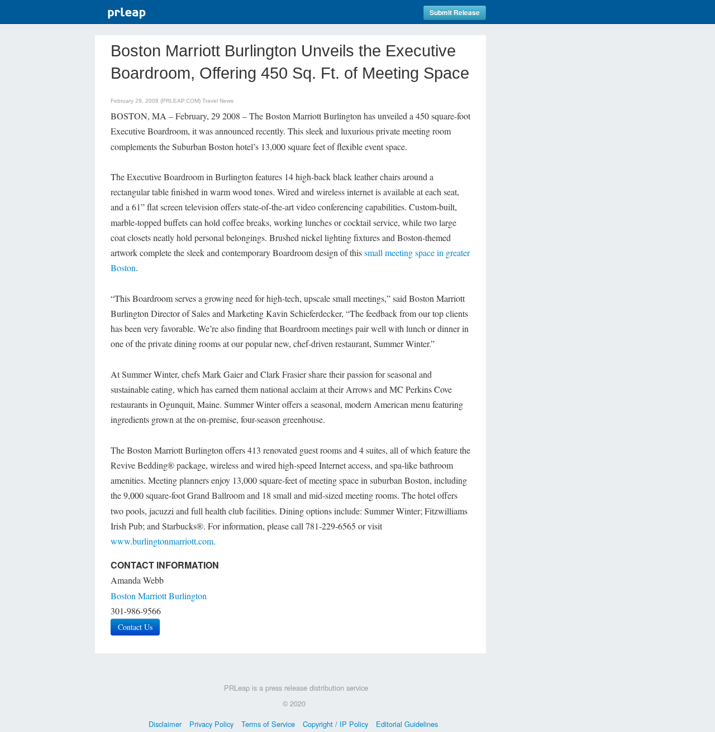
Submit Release (455, 12)
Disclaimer (165, 724)
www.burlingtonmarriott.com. (163, 541)
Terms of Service (268, 724)
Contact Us (135, 627)
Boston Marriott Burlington (159, 595)
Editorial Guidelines (407, 724)
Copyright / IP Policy (335, 724)
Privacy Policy (211, 724)
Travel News (217, 101)
